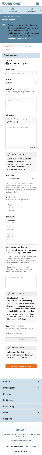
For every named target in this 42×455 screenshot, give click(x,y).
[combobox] (21, 83)
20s (11, 226)
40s (11, 233)
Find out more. (30, 447)
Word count (10, 175)
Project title (10, 70)
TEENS (12, 223)
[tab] (21, 381)
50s (11, 236)
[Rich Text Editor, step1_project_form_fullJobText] (21, 135)
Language (9, 79)
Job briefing (20, 91)
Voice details (10, 216)
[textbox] (13, 83)
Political (11, 208)
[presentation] (1, 8)
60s (11, 240)
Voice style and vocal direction (21, 259)
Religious (11, 211)
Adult (10, 205)
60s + (12, 243)
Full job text (10, 115)
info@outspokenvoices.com (21, 440)
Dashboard (5, 16)
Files (19, 329)
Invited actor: (10, 60)
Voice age (12, 220)
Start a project (15, 16)
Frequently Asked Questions (19, 38)
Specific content (18, 198)
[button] (7, 119)
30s (11, 229)
